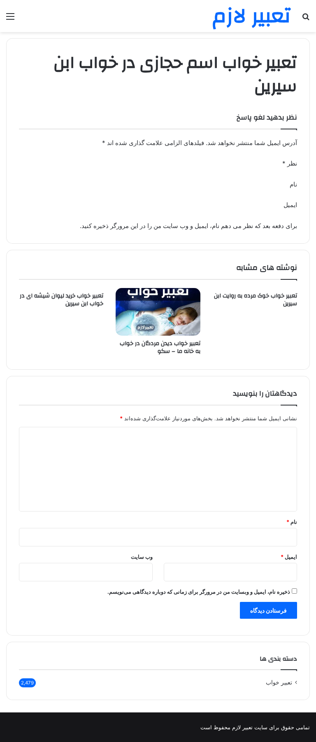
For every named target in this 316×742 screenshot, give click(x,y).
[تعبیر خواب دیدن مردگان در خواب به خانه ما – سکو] (158, 312)
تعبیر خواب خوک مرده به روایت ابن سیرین (255, 299)
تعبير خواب (279, 682)
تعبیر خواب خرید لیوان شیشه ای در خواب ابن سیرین (61, 299)
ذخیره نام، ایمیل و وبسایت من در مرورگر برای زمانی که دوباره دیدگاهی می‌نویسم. (198, 591)
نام (291, 521)
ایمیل (289, 556)
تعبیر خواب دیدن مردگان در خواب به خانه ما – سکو (160, 347)
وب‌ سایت (142, 556)
